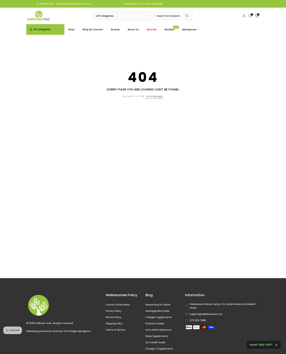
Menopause (189, 29)
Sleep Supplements (156, 336)
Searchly (58, 331)
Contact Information (118, 304)
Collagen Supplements (158, 317)
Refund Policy (113, 317)
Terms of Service (115, 329)
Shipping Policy (114, 323)
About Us (133, 29)
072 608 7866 (46, 3)
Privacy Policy (113, 311)
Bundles (171, 29)
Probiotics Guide (154, 323)
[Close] (276, 345)
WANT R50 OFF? (260, 344)
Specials (152, 29)
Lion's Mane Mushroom (158, 329)
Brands (115, 29)
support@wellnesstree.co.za (75, 3)
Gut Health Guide (155, 342)
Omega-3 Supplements (159, 348)
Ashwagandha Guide (157, 311)
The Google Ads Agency (77, 331)
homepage (154, 96)
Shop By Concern (92, 29)
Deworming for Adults (157, 304)
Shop (71, 29)
